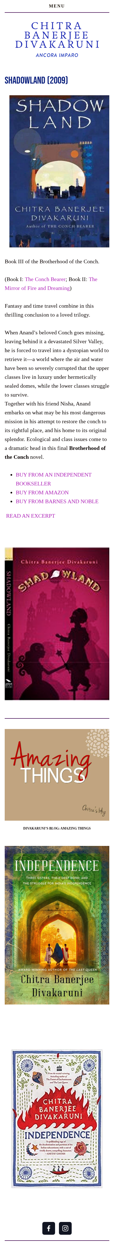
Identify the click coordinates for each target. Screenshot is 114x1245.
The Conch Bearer (45, 279)
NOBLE (57, 501)
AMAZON (42, 492)
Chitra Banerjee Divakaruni (58, 35)
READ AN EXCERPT (30, 516)
